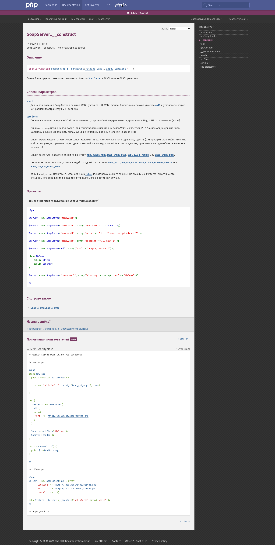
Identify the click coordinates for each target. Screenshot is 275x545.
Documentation (71, 5)
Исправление (51, 328)
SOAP (91, 19)
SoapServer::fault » (238, 19)
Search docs (215, 5)
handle (204, 55)
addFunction (207, 32)
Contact (116, 541)
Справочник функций (56, 19)
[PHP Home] (31, 5)
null (157, 105)
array (109, 68)
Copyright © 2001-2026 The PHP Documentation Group (59, 541)
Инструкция (34, 328)
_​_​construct (206, 40)
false (88, 174)
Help (107, 5)
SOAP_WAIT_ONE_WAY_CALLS (123, 162)
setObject (205, 63)
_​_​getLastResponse (210, 51)
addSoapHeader (209, 36)
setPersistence (208, 67)
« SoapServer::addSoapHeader (206, 19)
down (34, 349)
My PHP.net (101, 541)
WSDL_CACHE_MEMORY (138, 155)
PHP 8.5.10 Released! (137, 12)
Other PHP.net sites (136, 541)
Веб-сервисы (78, 19)
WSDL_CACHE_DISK (116, 155)
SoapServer (104, 19)
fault (203, 44)
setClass (205, 59)
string (91, 68)
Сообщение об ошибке (74, 328)
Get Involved (92, 5)
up (28, 349)
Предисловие (34, 19)
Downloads (51, 5)
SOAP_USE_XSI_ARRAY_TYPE (45, 166)
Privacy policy (159, 541)
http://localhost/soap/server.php (68, 416)
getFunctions (207, 47)
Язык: (165, 28)
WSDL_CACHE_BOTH (164, 155)
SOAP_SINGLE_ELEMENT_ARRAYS (155, 162)
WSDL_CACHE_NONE (96, 155)
